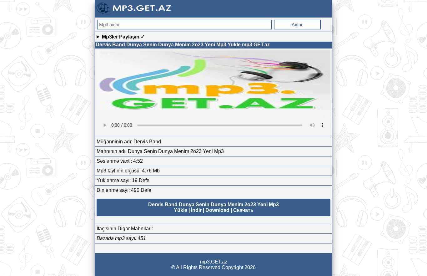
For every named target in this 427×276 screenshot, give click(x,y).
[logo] (135, 13)
